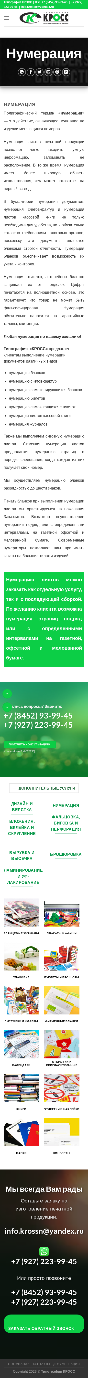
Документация (66, 1364)
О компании (19, 1364)
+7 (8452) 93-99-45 (38, 715)
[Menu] (7, 18)
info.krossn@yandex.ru (44, 1230)
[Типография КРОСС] (44, 18)
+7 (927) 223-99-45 (38, 725)
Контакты (41, 1364)
